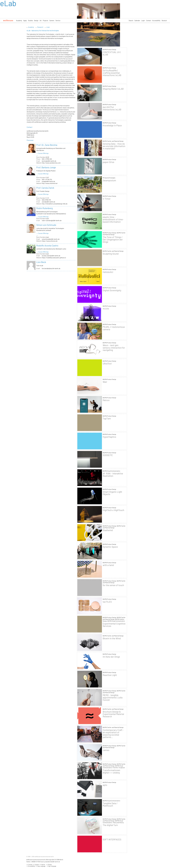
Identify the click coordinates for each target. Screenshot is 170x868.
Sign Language (52, 866)
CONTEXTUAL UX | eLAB (112, 53)
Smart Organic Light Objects (112, 493)
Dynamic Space (110, 547)
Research (40, 27)
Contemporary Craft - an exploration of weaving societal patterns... (113, 733)
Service (57, 20)
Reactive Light (110, 675)
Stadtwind (108, 530)
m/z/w (106, 308)
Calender (137, 20)
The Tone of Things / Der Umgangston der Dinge (113, 239)
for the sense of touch (113, 585)
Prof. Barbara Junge (46, 167)
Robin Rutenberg (44, 208)
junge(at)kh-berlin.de (48, 181)
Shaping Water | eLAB (113, 89)
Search (131, 20)
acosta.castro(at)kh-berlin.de (51, 256)
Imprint (43, 864)
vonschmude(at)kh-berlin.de (51, 239)
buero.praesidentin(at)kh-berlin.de (50, 861)
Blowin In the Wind (112, 638)
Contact (148, 20)
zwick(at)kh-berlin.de (48, 202)
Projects (45, 20)
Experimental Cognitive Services (114, 624)
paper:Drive (108, 162)
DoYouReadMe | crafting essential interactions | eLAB (112, 72)
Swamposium (109, 180)
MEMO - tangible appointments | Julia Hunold (112, 697)
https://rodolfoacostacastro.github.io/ (54, 257)
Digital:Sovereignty (112, 290)
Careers (51, 20)
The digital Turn (110, 825)
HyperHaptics (109, 437)
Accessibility (156, 20)
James (106, 750)
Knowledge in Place (112, 125)
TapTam (107, 418)
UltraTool (107, 363)
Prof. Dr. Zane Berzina (46, 145)
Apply (25, 20)
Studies (30, 20)
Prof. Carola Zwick (45, 187)
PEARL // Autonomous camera (114, 328)
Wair (105, 382)
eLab (48, 27)
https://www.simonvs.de (49, 241)
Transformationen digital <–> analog (111, 771)
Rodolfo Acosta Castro (47, 245)
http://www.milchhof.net (49, 183)
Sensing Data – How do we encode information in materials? (114, 146)
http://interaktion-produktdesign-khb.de (54, 204)
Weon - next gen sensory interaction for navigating (114, 347)
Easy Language (41, 866)
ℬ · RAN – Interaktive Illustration (113, 474)
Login (143, 20)
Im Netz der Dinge (111, 657)
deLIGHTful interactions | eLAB (112, 108)
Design (36, 20)
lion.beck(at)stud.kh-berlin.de (51, 268)
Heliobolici (108, 272)
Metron (106, 400)
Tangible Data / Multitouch (110, 804)
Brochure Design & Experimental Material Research (113, 714)
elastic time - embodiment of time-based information (113, 219)
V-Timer (106, 199)
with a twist (108, 565)
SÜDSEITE (108, 455)
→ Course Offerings (42, 153)
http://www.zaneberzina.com (51, 163)
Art (41, 20)
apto (105, 785)
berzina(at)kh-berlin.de (49, 161)
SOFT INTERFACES (112, 839)
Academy (19, 20)
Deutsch (164, 20)
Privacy (50, 864)
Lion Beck (41, 262)
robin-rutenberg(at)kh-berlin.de (51, 220)
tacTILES (107, 602)
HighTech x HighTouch (113, 510)
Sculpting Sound (111, 253)
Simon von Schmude (46, 225)
